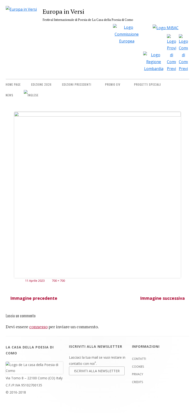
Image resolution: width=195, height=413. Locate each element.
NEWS (9, 95)
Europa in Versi (63, 11)
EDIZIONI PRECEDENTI (76, 84)
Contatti (139, 359)
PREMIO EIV (112, 84)
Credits (137, 382)
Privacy (137, 374)
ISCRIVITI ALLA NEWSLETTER (97, 371)
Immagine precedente (33, 298)
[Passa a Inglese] (31, 95)
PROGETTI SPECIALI (147, 84)
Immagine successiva (162, 298)
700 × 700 (58, 280)
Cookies (138, 367)
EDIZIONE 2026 (41, 84)
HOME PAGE (13, 84)
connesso (38, 326)
